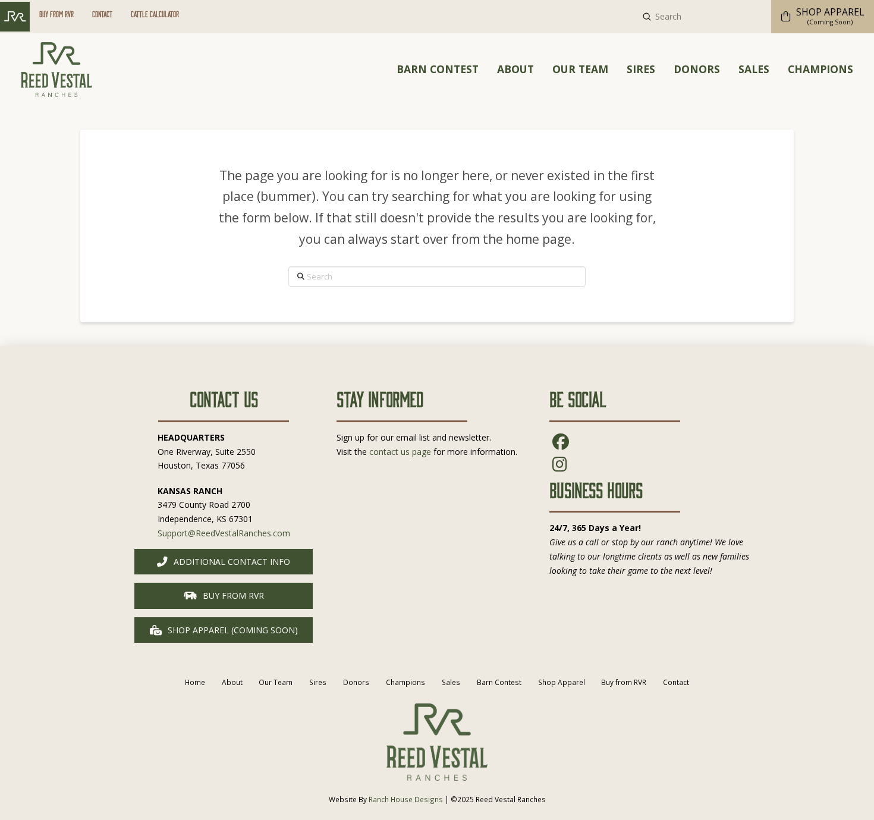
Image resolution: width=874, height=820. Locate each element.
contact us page (400, 451)
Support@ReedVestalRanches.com (224, 533)
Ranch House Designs (406, 799)
